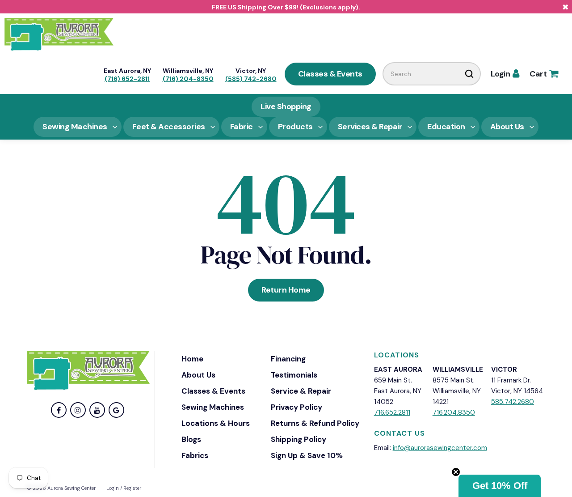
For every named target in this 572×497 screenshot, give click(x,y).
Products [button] (295, 126)
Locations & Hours (215, 423)
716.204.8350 (454, 412)
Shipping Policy (298, 439)
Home (192, 359)
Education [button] (446, 126)
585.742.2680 (512, 401)
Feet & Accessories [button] (168, 126)
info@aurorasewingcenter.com (440, 447)
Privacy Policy (296, 407)
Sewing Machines (212, 407)
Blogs (191, 439)
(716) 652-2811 (127, 79)
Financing (288, 359)
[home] (59, 33)
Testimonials (294, 375)
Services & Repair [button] (370, 126)
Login (505, 73)
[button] (499, 486)
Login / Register (123, 488)
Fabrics (194, 455)
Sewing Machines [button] (74, 126)
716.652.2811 (392, 412)
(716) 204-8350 (188, 79)
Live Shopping (286, 106)
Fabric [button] (241, 126)
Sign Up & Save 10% (307, 455)
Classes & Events (330, 73)
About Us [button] (507, 126)
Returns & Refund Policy (315, 423)
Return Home (286, 290)
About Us (198, 375)
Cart (544, 73)
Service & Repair (301, 391)
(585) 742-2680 (251, 79)
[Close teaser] (455, 471)
